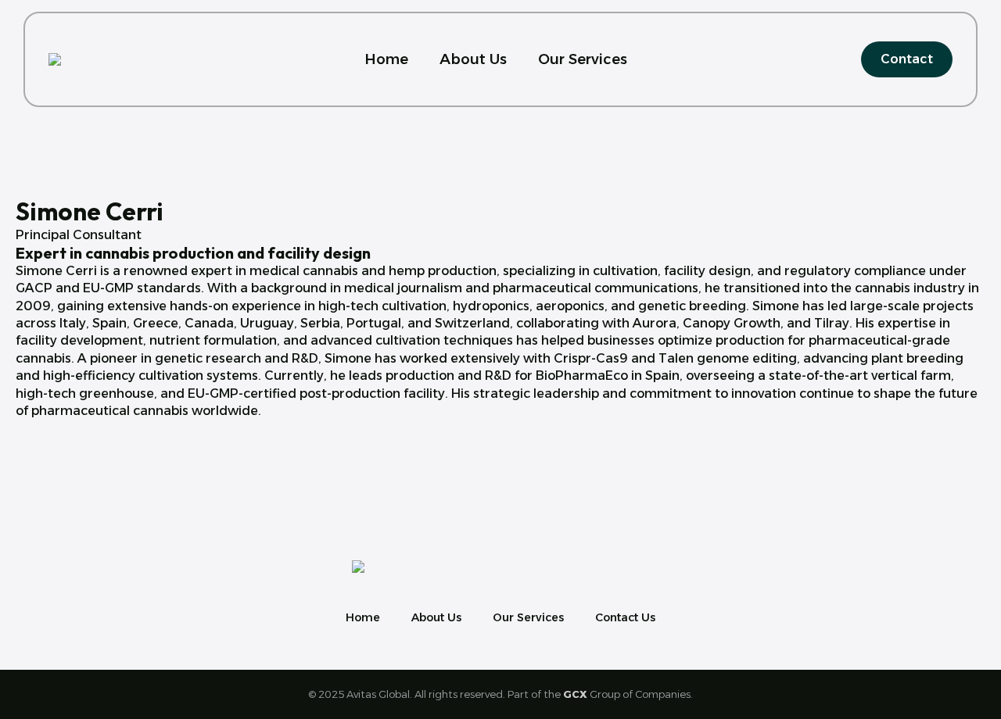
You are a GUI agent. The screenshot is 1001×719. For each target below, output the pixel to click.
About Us (473, 59)
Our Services (582, 59)
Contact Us (625, 617)
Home (386, 59)
